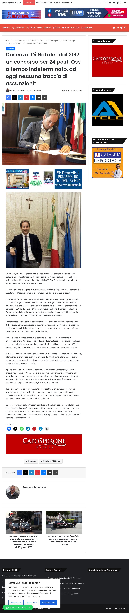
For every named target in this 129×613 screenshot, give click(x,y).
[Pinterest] (26, 97)
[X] (14, 97)
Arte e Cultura (71, 28)
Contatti (88, 28)
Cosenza (17, 41)
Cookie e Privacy (120, 608)
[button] (18, 607)
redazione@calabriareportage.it (68, 588)
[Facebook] (8, 97)
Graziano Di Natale (51, 461)
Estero (47, 28)
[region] (32, 593)
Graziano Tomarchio (17, 90)
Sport (57, 28)
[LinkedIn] (20, 97)
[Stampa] (44, 97)
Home (8, 28)
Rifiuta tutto (32, 602)
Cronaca (19, 28)
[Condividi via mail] (38, 97)
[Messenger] (32, 97)
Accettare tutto (48, 602)
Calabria (30, 28)
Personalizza (16, 602)
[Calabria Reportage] (21, 14)
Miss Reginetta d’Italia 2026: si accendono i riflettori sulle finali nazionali (64, 3)
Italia (39, 28)
